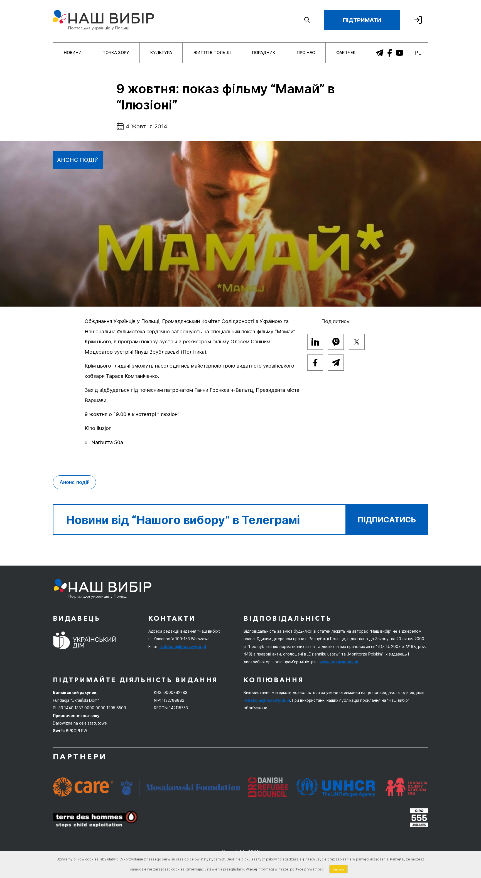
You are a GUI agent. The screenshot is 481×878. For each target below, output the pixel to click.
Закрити (338, 869)
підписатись (387, 519)
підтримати (362, 19)
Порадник (263, 52)
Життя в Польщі (212, 52)
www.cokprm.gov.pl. (339, 662)
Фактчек (346, 52)
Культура (161, 52)
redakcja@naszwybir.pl (182, 646)
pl (417, 52)
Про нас (306, 52)
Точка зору (116, 52)
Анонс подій (78, 159)
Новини (73, 52)
